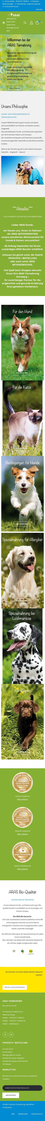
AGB (14, 1114)
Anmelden (39, 9)
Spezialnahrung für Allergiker (13, 1058)
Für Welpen (6, 1064)
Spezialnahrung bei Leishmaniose (15, 1061)
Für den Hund (7, 1049)
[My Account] (31, 22)
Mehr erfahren (15, 87)
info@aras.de (14, 1024)
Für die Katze (7, 1052)
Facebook (5, 1034)
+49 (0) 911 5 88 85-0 (22, 1)
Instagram (11, 1034)
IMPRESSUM (24, 1114)
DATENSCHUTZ (36, 1114)
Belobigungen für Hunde (11, 1055)
